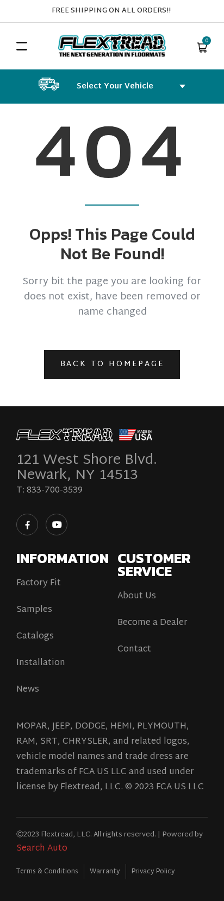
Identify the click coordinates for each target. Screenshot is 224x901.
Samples (34, 610)
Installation (40, 663)
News (27, 690)
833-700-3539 (55, 491)
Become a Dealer (152, 623)
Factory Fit (38, 583)
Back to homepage (112, 364)
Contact (134, 649)
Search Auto (41, 849)
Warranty (105, 872)
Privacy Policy (153, 872)
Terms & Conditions (47, 872)
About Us (136, 596)
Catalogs (35, 636)
